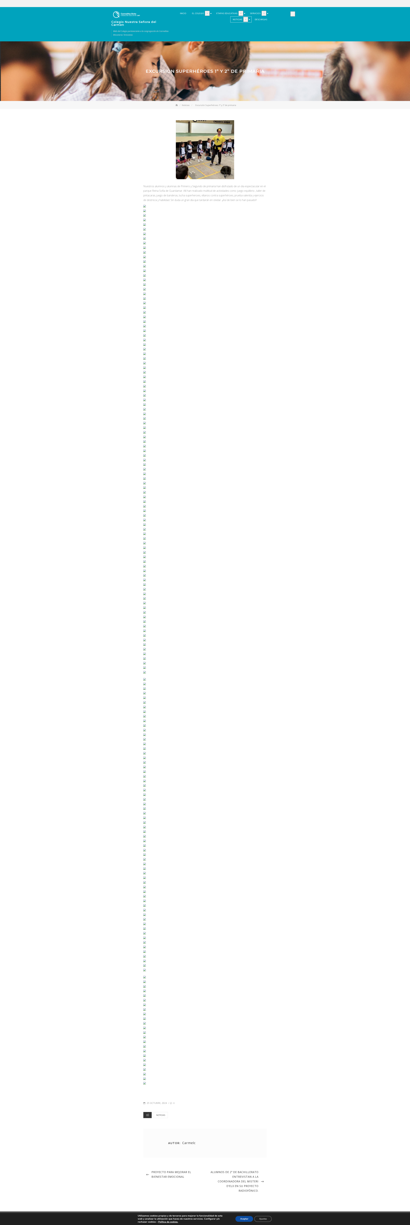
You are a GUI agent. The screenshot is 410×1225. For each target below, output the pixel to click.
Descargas (297, 4)
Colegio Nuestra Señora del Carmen (133, 23)
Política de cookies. (168, 1221)
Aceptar (244, 1218)
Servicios (287, 4)
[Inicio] (177, 105)
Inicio (273, 4)
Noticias (292, 4)
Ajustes (263, 1218)
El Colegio (277, 4)
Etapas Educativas (282, 4)
